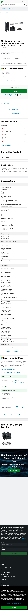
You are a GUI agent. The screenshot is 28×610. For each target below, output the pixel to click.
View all (10, 13)
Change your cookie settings (14, 603)
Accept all (14, 607)
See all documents (7, 145)
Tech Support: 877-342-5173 (8, 576)
